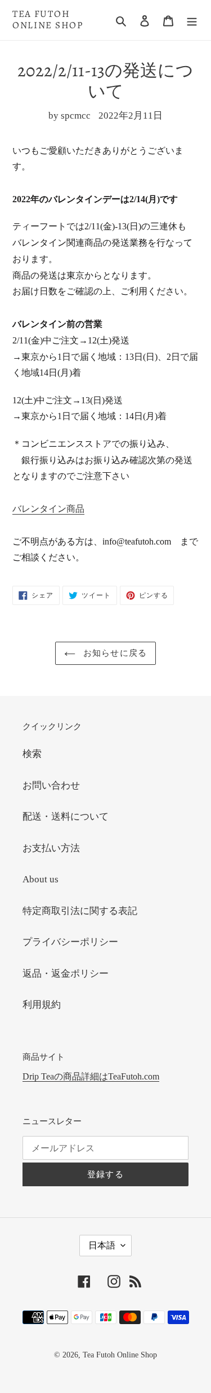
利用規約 (42, 1004)
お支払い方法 (51, 848)
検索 (32, 753)
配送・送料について (66, 816)
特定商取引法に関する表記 (80, 911)
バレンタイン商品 (48, 508)
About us (41, 879)
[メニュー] (192, 20)
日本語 (101, 1245)
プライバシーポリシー (70, 942)
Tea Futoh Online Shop (47, 20)
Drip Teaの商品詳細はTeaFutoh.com (91, 1076)
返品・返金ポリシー (66, 973)
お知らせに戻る (114, 653)
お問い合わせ (51, 785)
